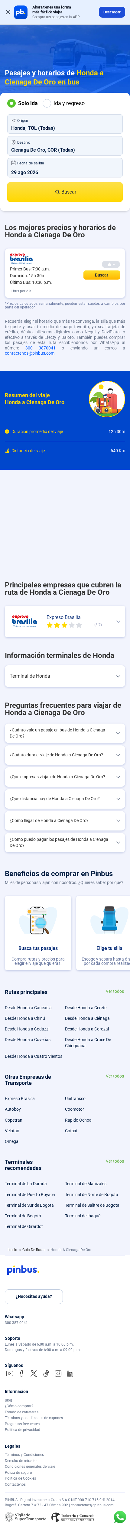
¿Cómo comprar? (19, 1406)
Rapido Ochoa (78, 1120)
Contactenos (15, 1484)
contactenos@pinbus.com (29, 353)
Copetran (13, 1120)
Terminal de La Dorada (26, 1183)
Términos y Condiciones (24, 1455)
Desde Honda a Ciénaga (87, 1018)
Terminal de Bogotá (23, 1215)
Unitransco (75, 1098)
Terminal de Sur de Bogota (29, 1205)
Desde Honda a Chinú (25, 1018)
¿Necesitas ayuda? (34, 1296)
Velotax (12, 1130)
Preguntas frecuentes (22, 1424)
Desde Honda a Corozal (87, 1029)
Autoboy (13, 1109)
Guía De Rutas (34, 1250)
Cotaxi (71, 1130)
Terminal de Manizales (85, 1183)
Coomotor (74, 1109)
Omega (11, 1141)
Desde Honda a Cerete (85, 1007)
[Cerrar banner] (8, 12)
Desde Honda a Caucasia (28, 1007)
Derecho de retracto (21, 1461)
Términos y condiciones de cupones (34, 1418)
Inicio (13, 1250)
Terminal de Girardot (24, 1226)
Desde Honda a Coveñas (27, 1039)
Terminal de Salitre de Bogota (92, 1205)
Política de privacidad (22, 1430)
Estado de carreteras (21, 1412)
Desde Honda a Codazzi (27, 1029)
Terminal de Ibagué (82, 1215)
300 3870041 (40, 348)
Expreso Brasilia (20, 1098)
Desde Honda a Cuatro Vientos (33, 1056)
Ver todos (115, 991)
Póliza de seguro (18, 1472)
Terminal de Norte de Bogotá (91, 1194)
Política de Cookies (20, 1478)
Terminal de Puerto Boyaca (30, 1194)
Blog (8, 1400)
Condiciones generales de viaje (30, 1466)
